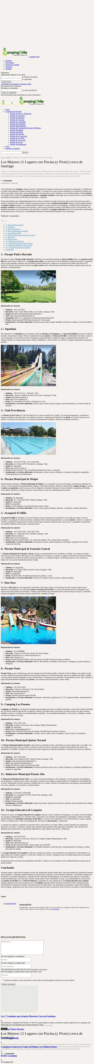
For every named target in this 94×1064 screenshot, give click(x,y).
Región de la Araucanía (18, 136)
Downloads (10, 63)
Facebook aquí (55, 909)
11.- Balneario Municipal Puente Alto (19, 245)
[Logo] (9, 106)
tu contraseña (27, 79)
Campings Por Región (14, 112)
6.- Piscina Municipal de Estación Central (20, 235)
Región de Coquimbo (18, 122)
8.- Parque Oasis (11, 239)
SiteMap (9, 69)
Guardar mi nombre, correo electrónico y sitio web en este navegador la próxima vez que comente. (39, 980)
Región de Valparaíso (18, 124)
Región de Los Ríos (17, 138)
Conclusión (10, 249)
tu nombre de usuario (29, 77)
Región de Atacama (17, 120)
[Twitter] (13, 924)
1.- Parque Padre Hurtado (15, 225)
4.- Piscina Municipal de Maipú (17, 231)
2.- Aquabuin (10, 227)
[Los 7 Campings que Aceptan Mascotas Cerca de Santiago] (19, 1012)
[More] (38, 924)
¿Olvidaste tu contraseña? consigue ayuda (16, 84)
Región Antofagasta (17, 118)
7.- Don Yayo (10, 237)
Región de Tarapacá (17, 116)
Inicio (8, 109)
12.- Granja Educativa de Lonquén (18, 247)
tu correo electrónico (29, 90)
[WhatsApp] (29, 924)
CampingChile (10, 1053)
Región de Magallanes (18, 144)
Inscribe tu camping (13, 148)
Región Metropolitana (18, 126)
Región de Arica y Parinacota (20, 114)
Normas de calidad (12, 65)
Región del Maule (16, 130)
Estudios (9, 61)
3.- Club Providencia (13, 229)
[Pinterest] (21, 924)
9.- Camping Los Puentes (15, 241)
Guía (7, 146)
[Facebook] (4, 924)
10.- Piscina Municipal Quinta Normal (19, 243)
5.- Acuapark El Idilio (13, 233)
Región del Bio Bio (17, 134)
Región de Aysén (16, 142)
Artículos (9, 67)
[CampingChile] (2, 1053)
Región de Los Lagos (18, 140)
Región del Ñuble (16, 132)
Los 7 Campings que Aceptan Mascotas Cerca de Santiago (28, 1016)
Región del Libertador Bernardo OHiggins (25, 128)
